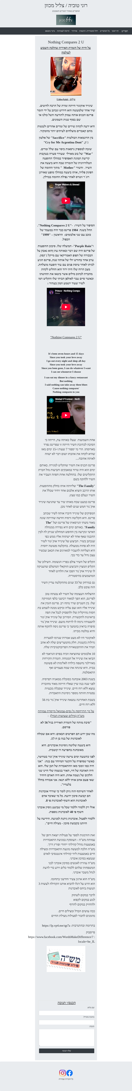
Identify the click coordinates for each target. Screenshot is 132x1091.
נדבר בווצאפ (50, 31)
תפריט (125, 31)
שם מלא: (90, 1007)
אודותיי (74, 31)
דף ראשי (115, 31)
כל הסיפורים (105, 31)
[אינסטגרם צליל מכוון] (62, 1073)
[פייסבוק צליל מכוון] (69, 1073)
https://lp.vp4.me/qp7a (56, 925)
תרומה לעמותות (63, 31)
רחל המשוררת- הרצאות (88, 31)
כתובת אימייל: (88, 1017)
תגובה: (91, 1026)
